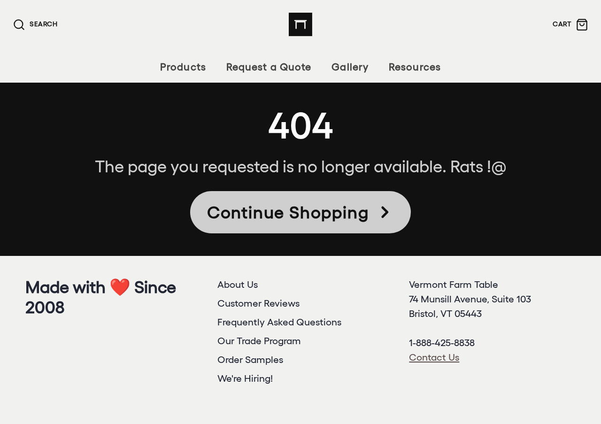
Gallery (350, 66)
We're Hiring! (245, 378)
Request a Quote (268, 66)
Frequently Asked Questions (279, 321)
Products (183, 66)
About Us (237, 284)
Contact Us (434, 357)
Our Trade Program (259, 340)
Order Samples (250, 359)
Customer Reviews (258, 303)
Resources (415, 66)
